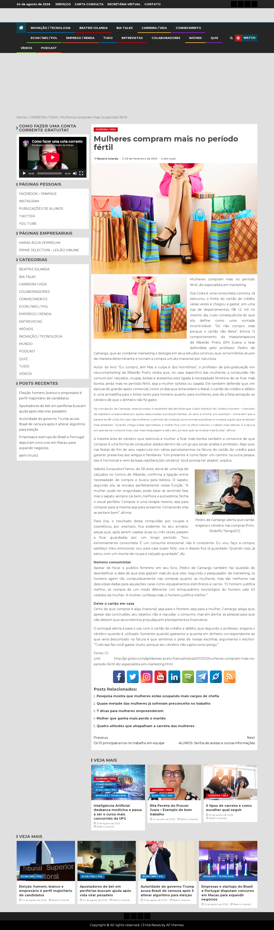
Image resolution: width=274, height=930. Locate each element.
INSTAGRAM (29, 201)
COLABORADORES (166, 38)
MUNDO (26, 344)
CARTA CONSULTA (89, 4)
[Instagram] (146, 676)
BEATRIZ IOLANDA (93, 28)
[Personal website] (215, 676)
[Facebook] (119, 676)
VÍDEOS (26, 48)
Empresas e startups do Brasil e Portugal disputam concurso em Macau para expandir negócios (51, 442)
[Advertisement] (137, 84)
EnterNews (152, 925)
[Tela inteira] (81, 174)
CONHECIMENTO (188, 28)
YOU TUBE (28, 224)
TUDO (108, 38)
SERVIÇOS (63, 4)
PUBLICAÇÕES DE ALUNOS (41, 209)
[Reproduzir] (24, 174)
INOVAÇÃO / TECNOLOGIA (51, 28)
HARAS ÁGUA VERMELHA (39, 243)
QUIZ (214, 38)
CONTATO (152, 4)
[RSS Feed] (229, 676)
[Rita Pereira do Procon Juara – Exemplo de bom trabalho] (174, 782)
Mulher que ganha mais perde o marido (131, 718)
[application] (52, 157)
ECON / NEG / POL (44, 38)
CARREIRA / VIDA (154, 28)
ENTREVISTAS (132, 38)
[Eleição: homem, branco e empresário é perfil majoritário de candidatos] (46, 861)
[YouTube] (160, 676)
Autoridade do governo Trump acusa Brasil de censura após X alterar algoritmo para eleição (52, 424)
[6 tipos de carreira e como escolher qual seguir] (230, 782)
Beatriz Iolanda (108, 158)
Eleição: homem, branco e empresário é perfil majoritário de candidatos (45, 891)
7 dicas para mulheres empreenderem (130, 711)
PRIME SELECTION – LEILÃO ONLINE (49, 250)
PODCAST (49, 48)
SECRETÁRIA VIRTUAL (124, 4)
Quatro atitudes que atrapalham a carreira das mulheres (145, 726)
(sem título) (28, 456)
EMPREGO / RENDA (80, 38)
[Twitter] (132, 676)
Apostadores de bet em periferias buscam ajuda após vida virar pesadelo (105, 891)
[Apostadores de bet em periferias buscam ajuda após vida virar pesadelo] (106, 861)
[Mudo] (75, 174)
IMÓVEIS (195, 38)
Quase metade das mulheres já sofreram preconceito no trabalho (153, 703)
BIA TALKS (125, 28)
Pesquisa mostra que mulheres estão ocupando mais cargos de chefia (158, 696)
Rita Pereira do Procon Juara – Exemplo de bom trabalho (171, 810)
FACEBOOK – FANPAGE (38, 194)
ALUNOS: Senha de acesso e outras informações (217, 740)
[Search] (231, 38)
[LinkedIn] (174, 676)
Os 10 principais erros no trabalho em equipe (129, 740)
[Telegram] (202, 676)
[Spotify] (188, 676)
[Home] (21, 28)
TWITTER (27, 216)
